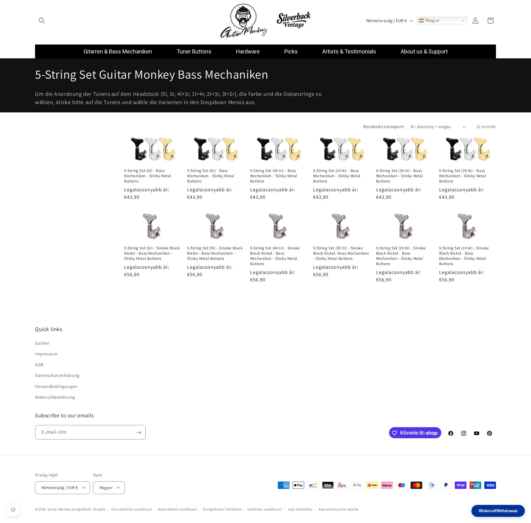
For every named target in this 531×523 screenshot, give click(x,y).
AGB (39, 364)
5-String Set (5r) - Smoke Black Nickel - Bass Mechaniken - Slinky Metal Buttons (152, 253)
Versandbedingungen (56, 386)
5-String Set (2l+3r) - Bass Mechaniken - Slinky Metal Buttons (462, 176)
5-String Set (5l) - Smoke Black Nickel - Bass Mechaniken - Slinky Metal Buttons (215, 253)
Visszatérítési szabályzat (131, 509)
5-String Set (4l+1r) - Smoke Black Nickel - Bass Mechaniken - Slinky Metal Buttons (275, 256)
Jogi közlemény (300, 509)
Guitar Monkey (59, 509)
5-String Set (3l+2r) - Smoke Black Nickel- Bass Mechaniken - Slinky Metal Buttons (341, 253)
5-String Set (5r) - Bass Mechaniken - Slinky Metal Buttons (210, 176)
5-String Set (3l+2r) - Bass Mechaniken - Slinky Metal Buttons (399, 176)
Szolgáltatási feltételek (222, 509)
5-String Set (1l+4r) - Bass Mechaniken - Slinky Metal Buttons (336, 176)
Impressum (46, 354)
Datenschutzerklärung (57, 375)
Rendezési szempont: (383, 126)
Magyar (431, 20)
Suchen (42, 343)
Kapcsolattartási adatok (339, 509)
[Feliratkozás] (138, 432)
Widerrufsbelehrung (55, 397)
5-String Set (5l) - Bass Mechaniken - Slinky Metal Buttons (147, 176)
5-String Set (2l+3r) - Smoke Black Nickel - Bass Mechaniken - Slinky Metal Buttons (401, 256)
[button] (42, 20)
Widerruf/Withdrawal (498, 511)
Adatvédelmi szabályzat (177, 509)
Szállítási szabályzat (264, 509)
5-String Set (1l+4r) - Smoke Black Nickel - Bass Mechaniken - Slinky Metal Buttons (464, 256)
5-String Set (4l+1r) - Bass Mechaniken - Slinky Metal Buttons (273, 176)
